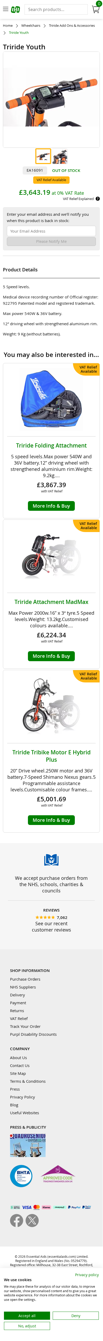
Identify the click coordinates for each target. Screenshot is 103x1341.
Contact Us (20, 1065)
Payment (18, 1002)
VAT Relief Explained (78, 199)
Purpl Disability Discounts (33, 1034)
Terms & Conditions (28, 1081)
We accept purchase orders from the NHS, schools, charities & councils (51, 884)
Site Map (18, 1073)
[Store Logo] (16, 10)
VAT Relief (19, 1018)
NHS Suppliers (23, 987)
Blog (14, 1104)
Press (15, 1089)
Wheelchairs (30, 25)
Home (8, 25)
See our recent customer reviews (51, 926)
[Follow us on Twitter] (32, 1225)
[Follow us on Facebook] (18, 1225)
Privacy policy (87, 1274)
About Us (18, 1057)
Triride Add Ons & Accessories (72, 25)
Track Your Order (25, 1026)
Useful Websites (24, 1112)
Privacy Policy (22, 1097)
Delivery (17, 994)
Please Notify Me (51, 241)
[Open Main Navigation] (5, 9)
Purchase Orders (25, 979)
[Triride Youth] (43, 156)
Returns (17, 1010)
